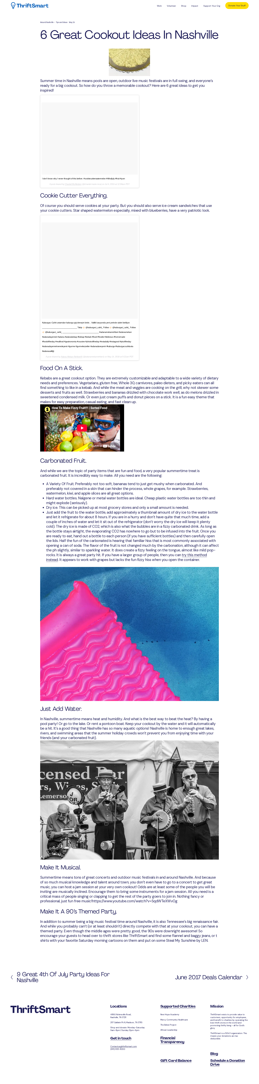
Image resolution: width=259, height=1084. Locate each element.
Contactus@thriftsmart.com (123, 1046)
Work (159, 5)
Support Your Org (211, 5)
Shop (183, 5)
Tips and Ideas (61, 22)
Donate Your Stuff (237, 5)
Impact (194, 5)
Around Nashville (47, 22)
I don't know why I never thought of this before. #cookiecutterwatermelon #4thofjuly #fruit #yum (83, 178)
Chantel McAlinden (73, 184)
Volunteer (171, 5)
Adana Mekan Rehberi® (71, 356)
